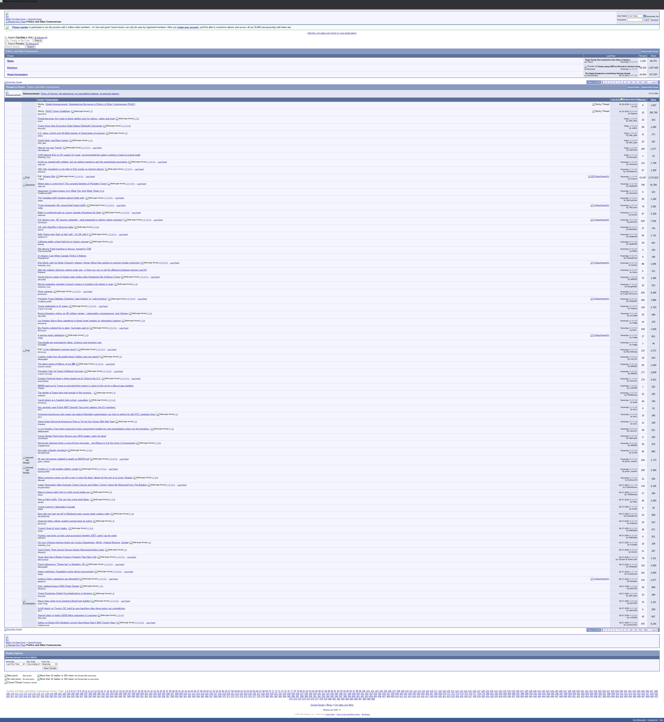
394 (328, 696)
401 (358, 696)
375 (245, 696)
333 (64, 696)
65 (254, 691)
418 (431, 696)
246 (341, 693)
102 (372, 691)
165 (643, 691)
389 (306, 696)
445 (548, 696)
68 (263, 691)
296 (557, 693)
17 (105, 691)
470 (656, 696)
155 (599, 691)
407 (384, 696)
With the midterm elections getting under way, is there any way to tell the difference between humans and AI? (92, 270)
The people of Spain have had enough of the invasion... (65, 392)
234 (289, 693)
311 (621, 693)
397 (341, 696)
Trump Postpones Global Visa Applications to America (65, 593)
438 (518, 696)
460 (613, 696)
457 (600, 696)
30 (145, 691)
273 (457, 693)
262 (410, 693)
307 (604, 693)
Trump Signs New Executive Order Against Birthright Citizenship (70, 126)
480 (330, 699)
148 (569, 691)
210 (185, 693)
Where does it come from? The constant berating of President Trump (72, 183)
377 (254, 696)
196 (125, 693)
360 (181, 696)
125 (470, 691)
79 (298, 691)
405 (375, 696)
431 (487, 696)
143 (548, 691)
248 (349, 693)
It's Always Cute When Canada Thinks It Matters (62, 256)
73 (279, 691)
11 (623, 82)
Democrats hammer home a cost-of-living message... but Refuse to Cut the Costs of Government (86, 443)
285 (509, 693)
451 (574, 696)
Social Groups (318, 705)
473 (299, 699)
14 (95, 691)
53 (217, 691)
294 (548, 693)
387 (297, 696)
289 (526, 693)
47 (198, 691)
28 (139, 691)
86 (319, 691)
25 (129, 691)
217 (215, 693)
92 (338, 691)
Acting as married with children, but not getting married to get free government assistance (82, 162)
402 (362, 696)
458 (604, 696)
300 (574, 693)
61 (242, 691)
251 (362, 693)
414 (414, 696)
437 (513, 696)
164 (638, 691)
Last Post (615, 99)
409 (392, 696)
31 (148, 691)
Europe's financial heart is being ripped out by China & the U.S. (69, 378)
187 (86, 693)
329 (47, 696)
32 (151, 691)
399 (349, 696)
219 (224, 693)
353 (150, 696)
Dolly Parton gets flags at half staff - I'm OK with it (63, 234)
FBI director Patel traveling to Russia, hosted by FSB (64, 249)
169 (8, 693)
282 (496, 693)
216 (211, 693)
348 (129, 696)
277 (475, 693)
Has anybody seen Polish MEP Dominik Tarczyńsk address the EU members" (77, 407)
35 (161, 691)
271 (449, 693)
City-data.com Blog (343, 705)
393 (323, 696)
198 (133, 693)
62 (245, 691)
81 (304, 691)
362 (189, 696)
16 (101, 691)
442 (535, 696)
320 (8, 696)
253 (371, 693)
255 (379, 693)
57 (229, 691)
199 (138, 693)
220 (228, 693)
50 (207, 691)
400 (354, 696)
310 (617, 693)
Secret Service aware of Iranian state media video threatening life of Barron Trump (79, 277)
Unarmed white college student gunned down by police (65, 521)
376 (250, 696)
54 (220, 691)
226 (254, 693)
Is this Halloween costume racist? (60, 349)
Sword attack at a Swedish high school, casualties (63, 400)
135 (513, 691)
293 (544, 693)
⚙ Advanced (41, 37)
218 (220, 693)
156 (604, 691)
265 (423, 693)
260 (401, 693)
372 (232, 696)
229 (267, 693)
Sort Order (30, 662)
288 (522, 693)
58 (232, 691)
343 (107, 696)
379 (263, 696)
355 (159, 696)
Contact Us (653, 720)
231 (276, 693)
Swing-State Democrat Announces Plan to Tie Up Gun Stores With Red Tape (76, 421)
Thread (40, 100)
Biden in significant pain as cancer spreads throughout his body (69, 212)
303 (587, 693)
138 (526, 691)
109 (402, 691)
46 (195, 691)
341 (98, 696)
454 (587, 696)
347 (124, 696)
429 (479, 696)
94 (344, 691)
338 (85, 696)
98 (357, 691)
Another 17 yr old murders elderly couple (58, 469)
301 (578, 693)
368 (215, 696)
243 (328, 693)
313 (630, 693)
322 (16, 696)
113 (419, 691)
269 (440, 693)
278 (479, 693)
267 (431, 693)
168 (656, 691)
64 (251, 691)
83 (310, 691)
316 (643, 693)
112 (415, 691)
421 (444, 696)
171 (17, 693)
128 (483, 691)
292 (539, 693)
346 (120, 696)
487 (360, 699)
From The (46, 662)
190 (99, 693)
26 (133, 691)
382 (276, 696)
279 (483, 693)
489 (369, 699)
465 (634, 696)
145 (556, 691)
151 (635, 82)
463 (626, 696)
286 (513, 693)
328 (42, 696)
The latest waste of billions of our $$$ (56, 364)
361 (185, 696)
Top (661, 720)
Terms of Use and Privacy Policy (348, 714)
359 (176, 696)
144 (552, 691)
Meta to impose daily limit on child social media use (64, 492)
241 (319, 693)
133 (504, 691)
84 (313, 691)
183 (68, 693)
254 (375, 693)
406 (379, 696)
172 (21, 693)
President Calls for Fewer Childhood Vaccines (60, 371)
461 (617, 696)
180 (55, 693)
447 (557, 696)
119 (444, 691)
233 (284, 693)
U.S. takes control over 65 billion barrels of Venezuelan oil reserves (71, 133)
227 (258, 693)
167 (651, 691)
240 (315, 693)
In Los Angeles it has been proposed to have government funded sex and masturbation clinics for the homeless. (94, 429)
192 (107, 693)
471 (291, 699)
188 (90, 693)
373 (237, 696)
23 (123, 691)
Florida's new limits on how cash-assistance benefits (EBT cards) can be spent (77, 535)
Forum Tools (633, 87)
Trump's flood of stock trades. (53, 528)
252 (366, 693)
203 (155, 693)
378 (258, 696)
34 (157, 691)
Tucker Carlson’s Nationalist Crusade (56, 507)
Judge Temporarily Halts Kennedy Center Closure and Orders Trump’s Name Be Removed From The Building (92, 485)
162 (630, 691)
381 (271, 696)
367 (211, 696)
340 (94, 696)
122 (457, 691)
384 (284, 696)
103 (377, 691)
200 (142, 693)
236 (297, 693)
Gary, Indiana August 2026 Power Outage (58, 586)
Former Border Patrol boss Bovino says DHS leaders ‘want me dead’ (72, 436)
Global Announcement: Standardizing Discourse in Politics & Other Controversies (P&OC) (90, 104)
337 (81, 696)
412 (405, 696)
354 (155, 696)
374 (241, 696)
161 (625, 691)
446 (552, 696)
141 (539, 691)
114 (423, 691)
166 (647, 691)
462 (621, 696)
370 (224, 696)
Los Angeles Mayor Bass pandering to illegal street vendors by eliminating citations (79, 320)
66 (257, 691)
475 (308, 699)
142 (543, 691)
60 (238, 691)
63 (248, 691)
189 (94, 693)
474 (304, 699)
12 (89, 691)
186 (81, 693)
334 (68, 696)
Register (655, 20)
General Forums (35, 19)
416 (423, 696)
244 (332, 693)
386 (293, 696)
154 (595, 691)
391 (315, 696)
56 (226, 691)
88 (326, 691)
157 (608, 691)
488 (364, 699)
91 (335, 691)
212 (194, 693)
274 (462, 693)
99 (360, 691)
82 (307, 691)
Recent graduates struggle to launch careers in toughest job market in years (76, 284)
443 (539, 696)
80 (301, 691)
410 (397, 696)
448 (561, 696)
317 (647, 693)
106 (389, 691)
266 (427, 693)
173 (25, 693)
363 (194, 696)
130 (491, 691)
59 (235, 691)
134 (509, 691)
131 (496, 691)
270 (444, 693)
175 (34, 693)
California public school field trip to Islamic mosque (63, 241)
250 (358, 693)
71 (273, 691)
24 (126, 691)
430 (483, 696)
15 (98, 691)
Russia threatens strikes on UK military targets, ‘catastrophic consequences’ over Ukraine (83, 313)
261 (405, 693)
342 (103, 696)
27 (136, 691)
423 (453, 696)
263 (414, 693)
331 (55, 696)
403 (366, 696)
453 (582, 696)
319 (656, 693)
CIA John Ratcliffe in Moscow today (55, 227)
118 (440, 691)
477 (317, 699)
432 (492, 696)
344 (111, 696)
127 (478, 691)
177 (42, 693)
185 (77, 693)
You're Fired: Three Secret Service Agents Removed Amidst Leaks (71, 549)
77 (291, 691)
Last (654, 82)
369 (220, 696)
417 (427, 696)
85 (316, 691)
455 (591, 696)
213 (198, 693)
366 (207, 696)
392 (319, 696)
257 (388, 693)
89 (329, 691)
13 (92, 691)
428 (474, 696)
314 (634, 693)
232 (280, 693)
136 (517, 691)
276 (470, 693)
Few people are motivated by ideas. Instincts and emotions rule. (70, 342)
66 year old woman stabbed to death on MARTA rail (63, 459)
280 (488, 693)
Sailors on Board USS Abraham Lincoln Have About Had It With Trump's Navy (77, 622)
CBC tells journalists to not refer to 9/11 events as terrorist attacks (71, 169)
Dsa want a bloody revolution (52, 450)
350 (137, 696)
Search (30, 47)
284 (505, 693)
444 (544, 696)
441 (531, 696)
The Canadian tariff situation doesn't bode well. (61, 198)
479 (325, 699)
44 (189, 691)
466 (639, 696)
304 (591, 693)
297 (561, 693)
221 (232, 693)
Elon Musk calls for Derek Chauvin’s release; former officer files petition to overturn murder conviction (89, 262)
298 (565, 693)
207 (172, 693)
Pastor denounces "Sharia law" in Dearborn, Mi (61, 564)
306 (600, 693)
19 (111, 691)
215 (207, 693)
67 (260, 691)
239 (310, 693)
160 (621, 691)
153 (591, 691)
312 (626, 693)
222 (237, 693)
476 (312, 699)
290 (531, 693)
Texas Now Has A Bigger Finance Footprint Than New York (67, 557)
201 (146, 693)
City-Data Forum (19, 19)
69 (266, 691)
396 (336, 696)
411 (401, 696)
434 (500, 696)
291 (535, 693)
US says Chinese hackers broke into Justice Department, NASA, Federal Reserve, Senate (83, 542)
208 (176, 693)
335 (73, 696)
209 (181, 693)
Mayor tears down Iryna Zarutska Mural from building (64, 601)
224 (245, 693)
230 (271, 693)
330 (51, 696)
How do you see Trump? (50, 147)
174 (29, 693)
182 (64, 693)
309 (613, 693)
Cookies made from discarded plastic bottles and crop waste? (68, 356)
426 (466, 696)
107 (394, 691)
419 (435, 696)
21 (117, 691)
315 (639, 693)
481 (334, 699)
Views (653, 100)
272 (453, 693)
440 (526, 696)
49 (204, 691)
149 (573, 691)
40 (176, 691)
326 (34, 696)
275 (466, 693)
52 (214, 691)
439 (522, 696)
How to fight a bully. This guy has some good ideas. (64, 499)
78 (294, 691)
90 (332, 691)
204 (159, 693)
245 (336, 693)
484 (347, 699)
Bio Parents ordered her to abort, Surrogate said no (63, 328)
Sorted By (10, 662)
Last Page (97, 148)
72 (276, 691)
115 (427, 691)
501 (640, 82)
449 (565, 696)
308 (609, 693)
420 (440, 696)
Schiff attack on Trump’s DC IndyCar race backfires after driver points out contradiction (81, 608)
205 (163, 693)
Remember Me (652, 16)
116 (431, 691)
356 (163, 696)
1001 (646, 82)
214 (202, 693)
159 (617, 691)
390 (310, 696)
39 (173, 691)
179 (51, 693)
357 (168, 696)
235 (293, 693)
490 (373, 699)
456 (595, 696)
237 (302, 693)
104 (381, 691)
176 (38, 693)
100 (364, 691)
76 (288, 691)
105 (385, 691)
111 (411, 691)
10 (83, 691)
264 (418, 693)
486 (356, 699)
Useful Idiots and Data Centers (53, 140)
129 (487, 691)
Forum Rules (330, 714)
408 (388, 696)
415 (418, 696)
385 (289, 696)
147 (565, 691)
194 (116, 693)
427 (470, 696)
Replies (642, 100)
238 (306, 693)
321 (12, 696)
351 (142, 696)
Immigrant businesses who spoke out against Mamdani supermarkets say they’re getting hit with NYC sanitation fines (96, 414)
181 (60, 693)
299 (570, 693)
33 (154, 691)
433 (496, 696)
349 (133, 696)
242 (323, 693)
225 (250, 693)
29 (142, 691)
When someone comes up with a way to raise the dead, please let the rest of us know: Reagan (85, 477)
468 (647, 696)
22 (120, 691)
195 (120, 693)
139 (530, 691)
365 (202, 696)
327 (38, 696)
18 (108, 691)
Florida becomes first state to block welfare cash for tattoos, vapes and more (76, 118)
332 (60, 696)
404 (371, 696)
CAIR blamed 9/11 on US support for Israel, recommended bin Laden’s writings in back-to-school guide (89, 155)
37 (167, 691)
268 (436, 693)
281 (492, 693)
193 (112, 693)
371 (228, 696)
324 (25, 696)
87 (322, 691)
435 (505, 696)
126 (474, 691)
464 (630, 696)
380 (267, 696)
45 (192, 691)
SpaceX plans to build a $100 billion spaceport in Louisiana (67, 615)
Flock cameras (45, 291)
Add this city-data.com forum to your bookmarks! (332, 33)
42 (182, 691)
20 (114, 691)
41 (179, 691)
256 (384, 693)
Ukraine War (49, 176)
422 (448, 696)
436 (509, 696)
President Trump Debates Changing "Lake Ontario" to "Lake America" (72, 298)
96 (350, 691)
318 (652, 693)
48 (201, 691)
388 (302, 696)
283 (500, 693)
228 (263, 693)
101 (631, 82)
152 (586, 691)
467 (643, 696)
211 (189, 693)
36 (164, 691)
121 (452, 691)
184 (73, 693)
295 (552, 693)
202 (151, 693)
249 (354, 693)
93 (341, 691)
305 (596, 693)
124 (465, 691)
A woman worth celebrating (51, 335)
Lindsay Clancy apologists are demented (58, 579)
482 (338, 699)
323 (21, 696)
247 (345, 693)
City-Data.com (639, 720)
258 (392, 693)
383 (280, 696)
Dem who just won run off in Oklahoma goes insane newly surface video (74, 513)
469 (652, 696)
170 (12, 693)
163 (634, 691)
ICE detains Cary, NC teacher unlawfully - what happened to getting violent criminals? (80, 220)
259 (397, 693)
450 (569, 696)
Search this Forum (650, 51)
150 (578, 691)
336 (77, 696)
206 (168, 693)
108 (398, 691)
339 (90, 696)
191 (103, 693)
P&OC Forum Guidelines (57, 111)
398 (345, 696)
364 (198, 696)
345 (116, 696)
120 (448, 691)
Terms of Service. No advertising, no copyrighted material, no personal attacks (80, 93)
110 (407, 691)
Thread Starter (51, 100)
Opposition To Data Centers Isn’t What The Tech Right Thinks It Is (71, 191)
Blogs (329, 705)
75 (285, 691)
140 (535, 691)
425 (461, 696)
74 (282, 691)
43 (186, 691)
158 (612, 691)
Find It (38, 40)
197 (129, 693)
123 (461, 691)
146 (560, 691)
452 (578, 696)
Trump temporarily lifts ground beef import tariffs (62, 205)
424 (457, 696)
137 (522, 691)
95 (347, 691)
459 (608, 696)
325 (29, 696)
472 (295, 699)
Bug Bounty (366, 714)
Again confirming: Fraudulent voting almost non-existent (66, 571)
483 (343, 699)
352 (146, 696)
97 (354, 691)
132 (500, 691)
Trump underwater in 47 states (53, 306)
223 (241, 693)
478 (321, 699)
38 (170, 691)
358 (172, 696)
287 (518, 693)
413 (410, 696)
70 (270, 691)
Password (621, 20)
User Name (622, 16)
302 (583, 693)
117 (435, 691)
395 (332, 696)
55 (223, 691)
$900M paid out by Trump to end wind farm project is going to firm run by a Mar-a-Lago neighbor (85, 385)
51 (627, 82)
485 (351, 699)
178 (47, 693)
